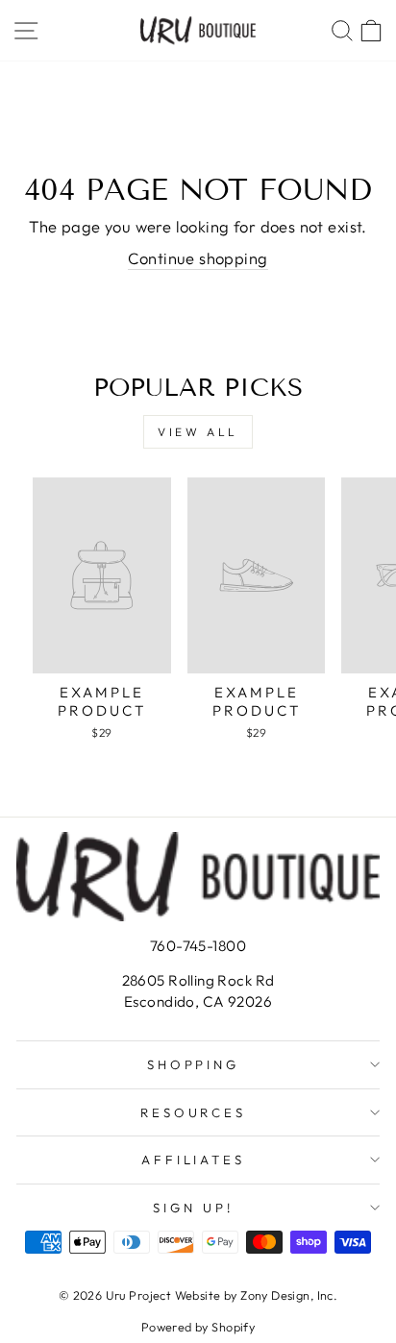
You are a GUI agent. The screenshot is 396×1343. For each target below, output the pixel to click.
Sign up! (193, 1207)
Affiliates (193, 1159)
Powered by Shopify (198, 1326)
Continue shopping (197, 258)
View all (198, 432)
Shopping (193, 1064)
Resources (193, 1112)
